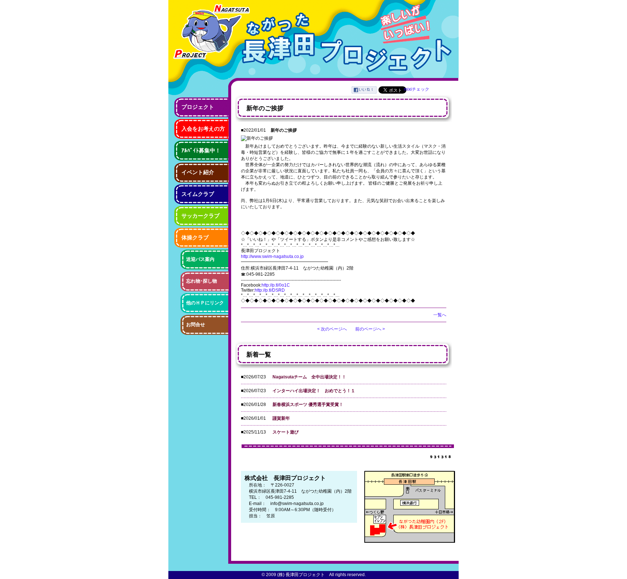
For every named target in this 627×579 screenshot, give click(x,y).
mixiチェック (416, 89)
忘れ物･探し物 (201, 281)
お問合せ (195, 324)
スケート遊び (285, 432)
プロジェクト (197, 107)
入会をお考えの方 (203, 129)
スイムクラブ (197, 194)
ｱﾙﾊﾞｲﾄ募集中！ (201, 150)
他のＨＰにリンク (205, 302)
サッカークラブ (200, 216)
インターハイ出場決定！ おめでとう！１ (313, 390)
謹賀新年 (281, 418)
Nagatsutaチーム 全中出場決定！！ (309, 376)
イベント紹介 (197, 172)
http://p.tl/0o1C (276, 285)
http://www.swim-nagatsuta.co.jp (272, 256)
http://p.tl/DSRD (270, 290)
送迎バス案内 (200, 259)
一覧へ (439, 314)
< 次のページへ (332, 329)
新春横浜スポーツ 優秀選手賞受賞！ (307, 404)
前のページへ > (370, 329)
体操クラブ (195, 238)
